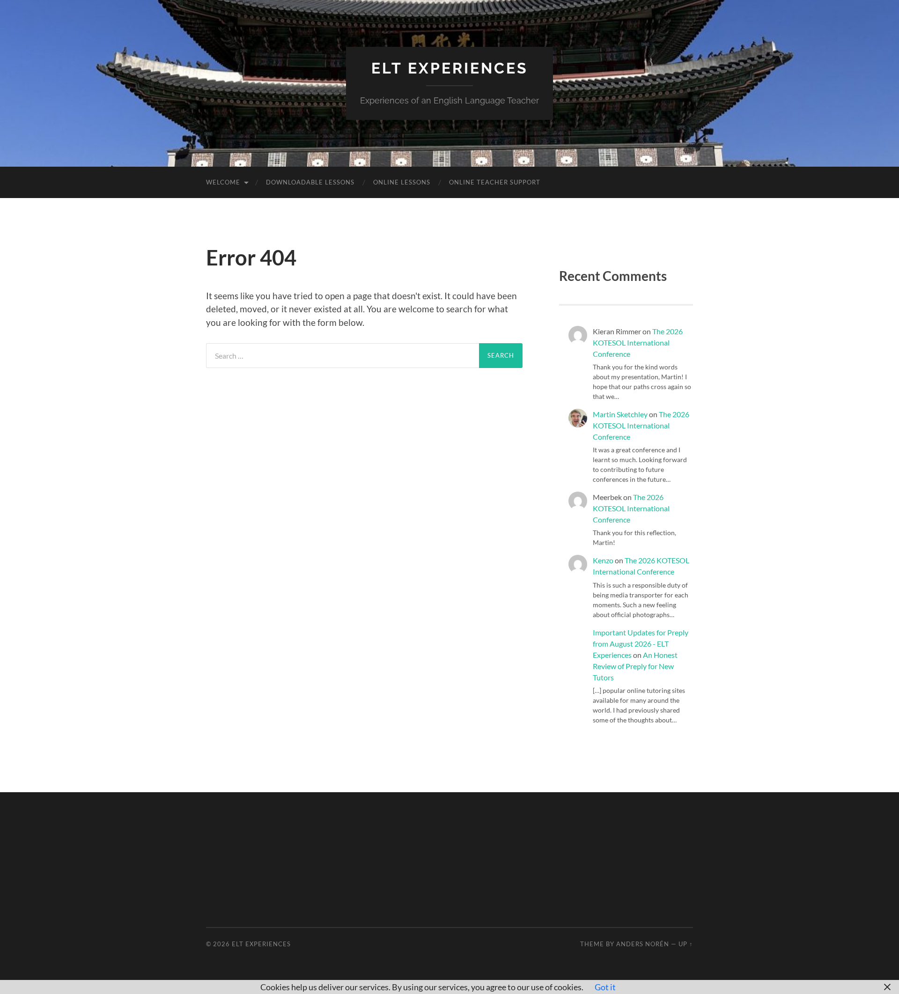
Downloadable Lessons (310, 182)
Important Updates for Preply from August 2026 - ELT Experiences (640, 643)
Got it (605, 987)
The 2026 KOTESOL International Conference (638, 342)
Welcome (223, 182)
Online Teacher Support (494, 182)
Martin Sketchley (620, 414)
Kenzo (603, 560)
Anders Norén (642, 944)
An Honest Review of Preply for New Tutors (635, 666)
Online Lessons (401, 182)
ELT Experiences (449, 68)
